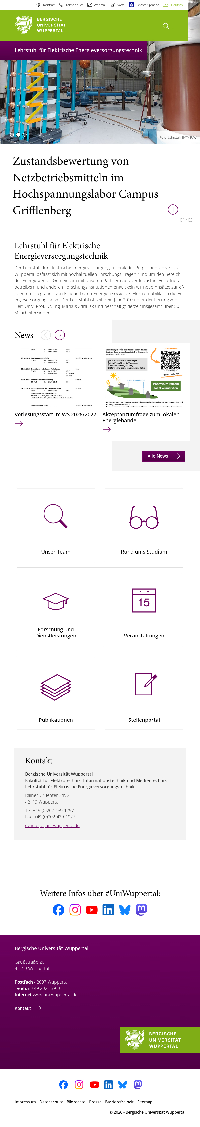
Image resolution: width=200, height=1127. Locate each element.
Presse (95, 1102)
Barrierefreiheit (119, 1102)
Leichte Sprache (147, 5)
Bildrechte (76, 1102)
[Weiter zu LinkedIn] (108, 909)
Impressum (25, 1102)
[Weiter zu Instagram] (75, 910)
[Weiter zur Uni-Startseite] (49, 25)
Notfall (121, 5)
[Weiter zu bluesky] (125, 910)
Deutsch (177, 5)
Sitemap (144, 1102)
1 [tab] (12, 135)
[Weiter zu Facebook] (58, 910)
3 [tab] (25, 135)
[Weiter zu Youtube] (92, 910)
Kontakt (23, 1008)
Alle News (158, 456)
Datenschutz (51, 1102)
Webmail (100, 5)
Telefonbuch (75, 5)
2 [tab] (18, 135)
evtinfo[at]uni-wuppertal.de (52, 825)
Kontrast (49, 5)
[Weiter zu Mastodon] (141, 910)
